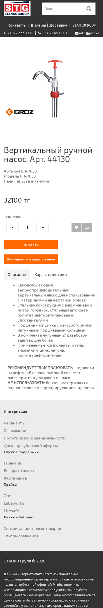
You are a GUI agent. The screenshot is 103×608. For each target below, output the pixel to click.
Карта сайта (15, 478)
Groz (8, 495)
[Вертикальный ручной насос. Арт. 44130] (51, 87)
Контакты (17, 25)
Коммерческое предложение (31, 259)
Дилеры (38, 25)
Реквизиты (14, 422)
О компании (15, 430)
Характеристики (50, 274)
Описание (17, 274)
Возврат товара (19, 470)
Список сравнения (21, 535)
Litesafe (11, 510)
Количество (12, 216)
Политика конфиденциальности (35, 437)
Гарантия (12, 463)
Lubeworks (14, 503)
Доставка (58, 25)
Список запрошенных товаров (32, 528)
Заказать (31, 245)
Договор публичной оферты (31, 445)
